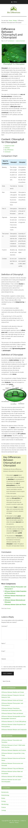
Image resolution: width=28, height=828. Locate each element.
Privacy (17, 822)
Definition (7, 147)
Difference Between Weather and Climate (12, 692)
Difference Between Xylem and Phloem (15, 604)
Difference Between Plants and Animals (12, 713)
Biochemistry (5, 792)
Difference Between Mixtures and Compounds (14, 729)
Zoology (3, 810)
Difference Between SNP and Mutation (11, 776)
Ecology (3, 801)
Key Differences (9, 150)
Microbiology (5, 804)
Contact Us (23, 820)
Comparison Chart (9, 145)
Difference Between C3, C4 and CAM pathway (13, 721)
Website (3, 659)
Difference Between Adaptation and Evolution (13, 750)
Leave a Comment (20, 41)
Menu (15, 2)
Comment (4, 626)
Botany (9, 608)
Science (3, 807)
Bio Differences (15, 820)
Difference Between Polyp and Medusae (12, 768)
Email (3, 651)
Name (3, 643)
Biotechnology (5, 795)
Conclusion (7, 152)
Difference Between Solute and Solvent (12, 700)
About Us (11, 822)
